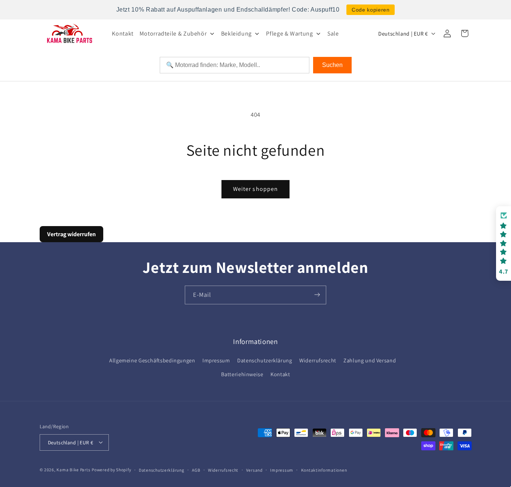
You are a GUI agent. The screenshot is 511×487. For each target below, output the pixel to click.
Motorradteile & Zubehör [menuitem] (173, 33)
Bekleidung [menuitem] (236, 33)
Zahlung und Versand (369, 360)
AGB (196, 469)
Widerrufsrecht (317, 360)
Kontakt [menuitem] (122, 33)
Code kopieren (370, 10)
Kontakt (280, 374)
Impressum (216, 360)
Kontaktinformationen (324, 469)
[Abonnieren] (317, 295)
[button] (503, 243)
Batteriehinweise (242, 374)
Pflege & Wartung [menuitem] (289, 33)
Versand (254, 469)
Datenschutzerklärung (264, 360)
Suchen (332, 65)
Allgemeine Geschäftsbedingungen (152, 360)
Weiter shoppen (255, 189)
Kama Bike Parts (73, 469)
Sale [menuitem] (333, 33)
